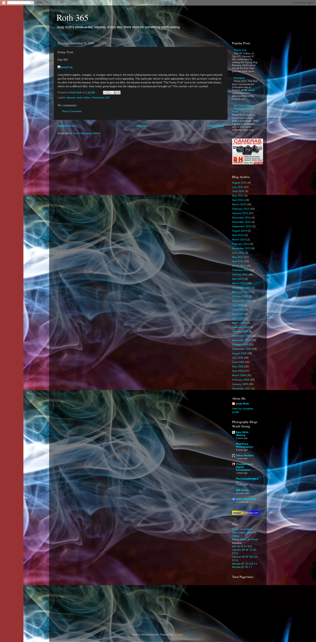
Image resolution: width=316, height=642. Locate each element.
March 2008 (239, 375)
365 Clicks (242, 490)
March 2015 (239, 204)
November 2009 (241, 292)
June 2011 (238, 252)
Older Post (215, 126)
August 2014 (239, 230)
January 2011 (240, 274)
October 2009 (240, 296)
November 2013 (241, 248)
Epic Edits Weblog (242, 434)
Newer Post (66, 126)
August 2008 (239, 353)
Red (234, 532)
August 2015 (239, 182)
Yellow (235, 536)
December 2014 (241, 217)
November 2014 (241, 222)
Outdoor (248, 529)
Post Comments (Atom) (86, 133)
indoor (87, 97)
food (79, 97)
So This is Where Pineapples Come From (243, 108)
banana (71, 97)
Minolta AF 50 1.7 (242, 567)
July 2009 (237, 305)
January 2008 (240, 384)
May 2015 (238, 195)
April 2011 (238, 261)
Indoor (236, 529)
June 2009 (238, 309)
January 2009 (240, 331)
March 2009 (239, 322)
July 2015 (237, 187)
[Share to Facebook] (115, 92)
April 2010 (238, 279)
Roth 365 (73, 17)
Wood (254, 539)
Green (242, 532)
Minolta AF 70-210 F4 (244, 563)
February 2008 (240, 379)
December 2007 (241, 388)
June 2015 (238, 191)
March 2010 (239, 283)
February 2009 (240, 327)
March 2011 (239, 265)
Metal (235, 539)
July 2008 (237, 357)
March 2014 (239, 239)
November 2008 (241, 340)
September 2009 (241, 301)
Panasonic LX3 (101, 97)
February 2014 (240, 244)
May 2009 (238, 314)
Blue (249, 532)
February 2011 (240, 270)
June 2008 (238, 362)
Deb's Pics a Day (246, 499)
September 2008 (241, 349)
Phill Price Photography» (245, 445)
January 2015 (240, 213)
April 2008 (238, 371)
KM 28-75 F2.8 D (242, 546)
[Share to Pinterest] (119, 92)
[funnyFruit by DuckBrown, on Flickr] (65, 67)
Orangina (239, 77)
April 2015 (238, 200)
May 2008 (238, 366)
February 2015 (240, 208)
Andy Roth (242, 403)
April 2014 (238, 235)
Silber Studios (244, 455)
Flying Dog (240, 50)
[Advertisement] (250, 602)
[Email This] (105, 92)
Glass (243, 539)
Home (141, 126)
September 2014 (241, 226)
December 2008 (241, 335)
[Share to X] (112, 92)
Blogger (178, 634)
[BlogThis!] (108, 92)
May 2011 (237, 257)
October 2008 (240, 344)
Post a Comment (72, 111)
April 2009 (238, 318)
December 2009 (241, 287)
